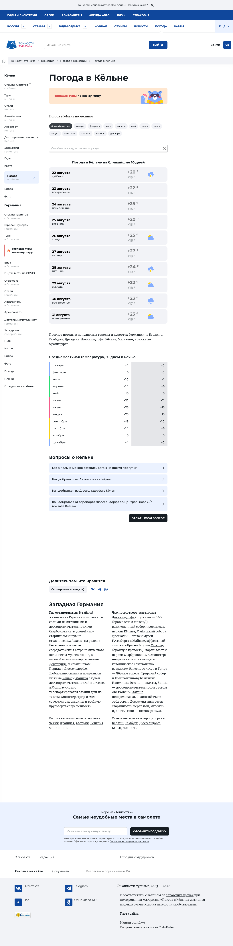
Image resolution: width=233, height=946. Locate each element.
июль (157, 126)
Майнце (138, 640)
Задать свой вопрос (148, 518)
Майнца (81, 678)
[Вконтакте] (93, 589)
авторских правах (179, 895)
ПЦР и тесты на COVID (19, 273)
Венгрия (96, 723)
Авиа (72, 15)
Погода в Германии (73, 60)
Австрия (82, 723)
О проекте (22, 857)
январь (80, 126)
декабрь (115, 133)
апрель (121, 126)
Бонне (84, 655)
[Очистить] (164, 148)
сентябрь (69, 133)
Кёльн (9, 75)
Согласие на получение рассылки (129, 841)
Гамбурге (56, 339)
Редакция (47, 857)
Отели (49, 15)
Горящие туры (22, 250)
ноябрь (100, 133)
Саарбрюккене (60, 631)
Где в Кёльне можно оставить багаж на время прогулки (94, 468)
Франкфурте (58, 344)
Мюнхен (129, 728)
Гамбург (131, 723)
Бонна (162, 682)
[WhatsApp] (106, 589)
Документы (61, 871)
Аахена (137, 692)
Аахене (77, 640)
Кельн (116, 728)
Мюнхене (125, 339)
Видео (8, 188)
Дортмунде (58, 664)
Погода (161, 26)
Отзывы (120, 26)
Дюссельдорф (149, 723)
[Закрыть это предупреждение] (152, 5)
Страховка (141, 15)
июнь (145, 126)
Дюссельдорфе (92, 339)
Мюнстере (158, 655)
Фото (7, 196)
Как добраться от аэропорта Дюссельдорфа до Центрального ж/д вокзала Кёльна (102, 504)
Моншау (58, 687)
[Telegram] (99, 589)
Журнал (101, 26)
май (133, 126)
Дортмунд (138, 701)
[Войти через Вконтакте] (227, 45)
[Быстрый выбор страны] (49, 26)
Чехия (54, 723)
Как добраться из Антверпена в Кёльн (81, 479)
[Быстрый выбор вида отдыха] (85, 26)
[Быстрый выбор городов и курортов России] (23, 26)
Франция (67, 723)
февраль (95, 126)
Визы (121, 15)
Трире (162, 668)
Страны (39, 26)
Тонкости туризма (23, 60)
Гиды (7, 158)
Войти (215, 45)
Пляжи (9, 378)
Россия (13, 26)
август (55, 133)
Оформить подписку (149, 831)
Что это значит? (137, 5)
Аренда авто (99, 15)
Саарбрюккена (135, 655)
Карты (179, 26)
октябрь (85, 133)
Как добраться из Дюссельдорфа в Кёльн (83, 490)
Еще (222, 26)
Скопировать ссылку (65, 589)
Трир (81, 697)
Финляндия (58, 728)
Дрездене (72, 339)
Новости (141, 26)
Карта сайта (129, 913)
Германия (47, 60)
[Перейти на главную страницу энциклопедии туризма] (20, 45)
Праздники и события (19, 386)
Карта (8, 165)
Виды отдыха (69, 26)
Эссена (135, 682)
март (108, 126)
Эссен (93, 697)
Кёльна (129, 631)
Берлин (118, 723)
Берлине (155, 334)
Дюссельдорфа (123, 617)
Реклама (29, 871)
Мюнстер (68, 697)
